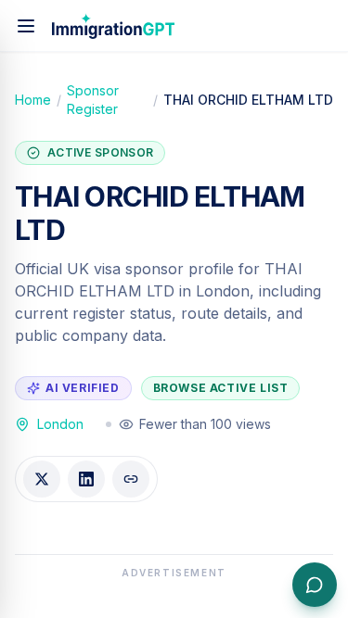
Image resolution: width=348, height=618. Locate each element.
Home (33, 99)
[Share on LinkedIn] (86, 479)
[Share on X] (41, 479)
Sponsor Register (93, 99)
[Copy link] (130, 479)
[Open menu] (26, 25)
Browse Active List (221, 388)
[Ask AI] (314, 584)
